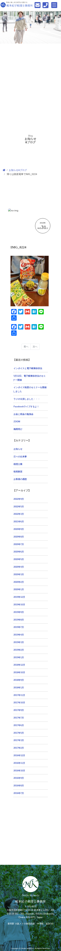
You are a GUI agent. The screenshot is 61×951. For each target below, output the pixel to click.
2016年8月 (19, 785)
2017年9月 (19, 710)
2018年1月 (19, 687)
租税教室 (18, 471)
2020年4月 (19, 567)
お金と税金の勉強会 (23, 414)
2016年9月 (19, 778)
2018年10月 (19, 672)
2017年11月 (19, 695)
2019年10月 (19, 604)
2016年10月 (19, 770)
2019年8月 (19, 620)
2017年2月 (19, 748)
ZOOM (17, 421)
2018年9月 (19, 680)
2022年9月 (19, 499)
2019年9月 (19, 612)
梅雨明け (18, 429)
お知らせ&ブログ (18, 170)
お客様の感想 (20, 479)
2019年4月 (19, 635)
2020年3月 (19, 574)
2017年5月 (19, 733)
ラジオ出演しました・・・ (27, 399)
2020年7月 (19, 544)
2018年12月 (19, 665)
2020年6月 (19, 552)
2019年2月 (19, 650)
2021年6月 (19, 521)
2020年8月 (19, 537)
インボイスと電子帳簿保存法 (28, 368)
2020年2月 (19, 582)
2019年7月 (19, 627)
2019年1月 (19, 657)
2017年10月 (19, 702)
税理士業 (18, 464)
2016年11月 (19, 763)
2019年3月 (19, 642)
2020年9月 (19, 529)
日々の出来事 (20, 456)
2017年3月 (19, 740)
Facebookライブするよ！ (26, 406)
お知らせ (18, 449)
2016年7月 (19, 793)
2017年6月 (19, 725)
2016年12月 (19, 755)
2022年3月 (19, 514)
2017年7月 (19, 718)
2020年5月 (19, 559)
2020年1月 (19, 589)
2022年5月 (19, 506)
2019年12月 (19, 597)
